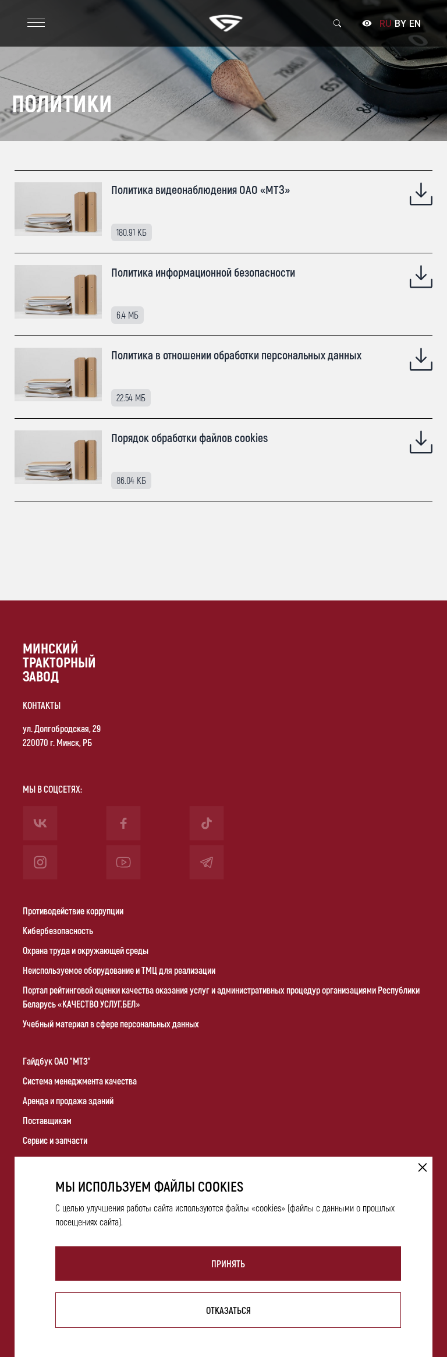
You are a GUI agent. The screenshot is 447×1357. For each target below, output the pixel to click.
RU (385, 23)
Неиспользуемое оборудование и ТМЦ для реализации (119, 970)
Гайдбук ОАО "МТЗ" (57, 1060)
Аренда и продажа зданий (68, 1100)
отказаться (228, 1310)
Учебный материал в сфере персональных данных (111, 1023)
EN (415, 23)
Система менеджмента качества (80, 1080)
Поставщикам (47, 1120)
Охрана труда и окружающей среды (85, 950)
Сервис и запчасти (55, 1140)
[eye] (367, 24)
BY (400, 23)
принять (228, 1263)
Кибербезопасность (58, 930)
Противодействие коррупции (73, 910)
